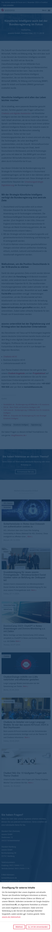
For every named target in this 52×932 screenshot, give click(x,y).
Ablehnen (19, 927)
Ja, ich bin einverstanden (38, 927)
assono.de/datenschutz (11, 917)
